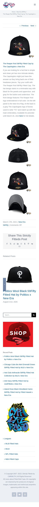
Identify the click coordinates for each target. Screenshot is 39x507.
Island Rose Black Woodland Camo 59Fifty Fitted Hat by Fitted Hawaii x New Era (18, 392)
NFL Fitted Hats (11, 454)
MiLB (7, 449)
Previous (25, 26)
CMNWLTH (12, 476)
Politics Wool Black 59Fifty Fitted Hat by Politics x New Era (19, 294)
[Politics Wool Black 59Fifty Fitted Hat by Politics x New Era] (19, 263)
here (21, 116)
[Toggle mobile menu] (35, 5)
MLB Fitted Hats (11, 444)
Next (32, 26)
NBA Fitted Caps (12, 459)
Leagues (7, 439)
